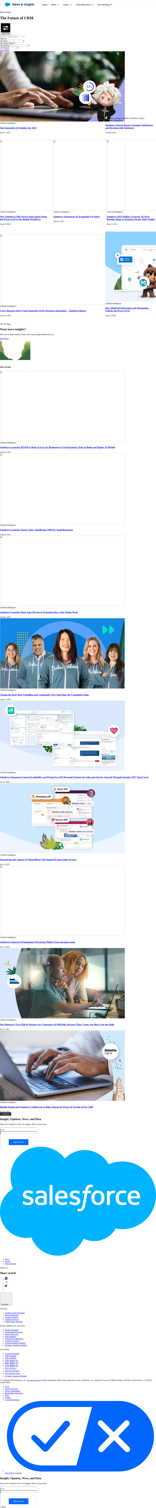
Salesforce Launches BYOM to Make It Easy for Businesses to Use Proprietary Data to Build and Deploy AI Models (57, 447)
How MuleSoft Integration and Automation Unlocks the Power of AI (127, 309)
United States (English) (14, 1322)
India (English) (10, 1356)
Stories (7, 1261)
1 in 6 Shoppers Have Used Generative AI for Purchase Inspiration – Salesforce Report (43, 310)
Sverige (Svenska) (12, 1341)
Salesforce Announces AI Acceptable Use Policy (76, 216)
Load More (5, 1114)
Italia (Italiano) (10, 1337)
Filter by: (3, 39)
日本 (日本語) (10, 1358)
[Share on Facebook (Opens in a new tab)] (6, 1286)
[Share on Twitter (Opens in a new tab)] (7, 1283)
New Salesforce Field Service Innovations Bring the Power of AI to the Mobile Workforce (23, 218)
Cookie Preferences (12, 1400)
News (7, 1259)
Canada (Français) (12, 1319)
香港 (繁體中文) (11, 1363)
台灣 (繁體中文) (11, 1366)
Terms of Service (11, 1389)
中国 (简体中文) (11, 1361)
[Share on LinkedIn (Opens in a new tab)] (6, 1279)
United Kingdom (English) (15, 1343)
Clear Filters (4, 50)
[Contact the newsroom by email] (6, 1289)
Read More (4, 339)
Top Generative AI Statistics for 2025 (18, 128)
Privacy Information (12, 1391)
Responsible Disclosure (14, 1393)
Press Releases (10, 1264)
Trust (7, 1395)
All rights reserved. (34, 1380)
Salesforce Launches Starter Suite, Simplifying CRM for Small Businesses (36, 530)
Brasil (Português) (12, 1315)
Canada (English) (11, 1317)
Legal (7, 1387)
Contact (8, 1398)
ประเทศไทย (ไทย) (12, 1373)
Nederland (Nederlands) (14, 1339)
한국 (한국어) (10, 1368)
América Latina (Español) (15, 1313)
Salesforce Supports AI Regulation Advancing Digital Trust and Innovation (37, 942)
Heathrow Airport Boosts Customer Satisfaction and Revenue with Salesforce (129, 126)
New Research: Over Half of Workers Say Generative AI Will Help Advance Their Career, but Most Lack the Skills (57, 1024)
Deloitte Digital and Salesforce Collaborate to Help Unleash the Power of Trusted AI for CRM (46, 1107)
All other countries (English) (16, 1345)
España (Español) (11, 1330)
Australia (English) (12, 1354)
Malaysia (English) (12, 1371)
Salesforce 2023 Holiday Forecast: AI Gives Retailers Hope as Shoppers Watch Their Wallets (131, 218)
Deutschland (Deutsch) (14, 1332)
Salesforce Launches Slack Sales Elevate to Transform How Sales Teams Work (39, 612)
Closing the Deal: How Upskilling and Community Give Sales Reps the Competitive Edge (44, 695)
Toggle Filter (5, 34)
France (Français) (11, 1334)
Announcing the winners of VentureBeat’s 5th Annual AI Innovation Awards (38, 859)
